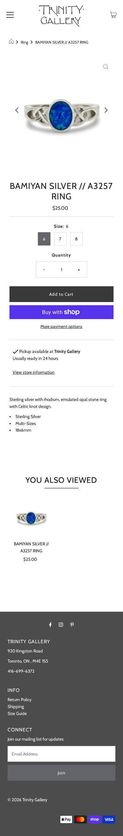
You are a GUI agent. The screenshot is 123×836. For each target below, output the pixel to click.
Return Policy (20, 699)
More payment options (61, 326)
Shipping (16, 706)
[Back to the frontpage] (12, 42)
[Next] (106, 110)
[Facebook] (50, 624)
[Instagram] (61, 624)
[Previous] (17, 110)
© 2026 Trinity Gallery (27, 799)
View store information (34, 372)
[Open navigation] (10, 14)
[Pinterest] (72, 624)
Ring (24, 42)
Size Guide (17, 713)
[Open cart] (113, 14)
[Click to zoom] (106, 66)
